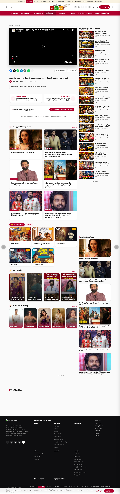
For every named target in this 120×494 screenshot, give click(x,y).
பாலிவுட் (56, 428)
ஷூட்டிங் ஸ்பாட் (78, 464)
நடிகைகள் (77, 456)
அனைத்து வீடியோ (39, 454)
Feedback (97, 430)
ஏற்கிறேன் (109, 491)
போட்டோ (76, 451)
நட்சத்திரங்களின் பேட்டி (60, 442)
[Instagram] (86, 7)
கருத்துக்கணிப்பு (59, 479)
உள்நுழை (106, 7)
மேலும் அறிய (99, 491)
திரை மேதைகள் (58, 439)
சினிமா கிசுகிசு (58, 434)
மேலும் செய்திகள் (22, 127)
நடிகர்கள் (76, 454)
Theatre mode (61, 70)
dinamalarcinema (16, 81)
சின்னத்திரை (57, 436)
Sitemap (97, 433)
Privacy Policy (99, 426)
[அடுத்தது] (116, 247)
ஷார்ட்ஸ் (17, 271)
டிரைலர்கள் (37, 456)
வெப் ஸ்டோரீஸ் (78, 469)
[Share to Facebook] (10, 70)
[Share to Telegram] (21, 70)
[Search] (97, 7)
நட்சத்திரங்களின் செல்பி (80, 467)
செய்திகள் (57, 423)
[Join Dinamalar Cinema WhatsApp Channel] (89, 7)
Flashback (56, 447)
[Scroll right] (75, 287)
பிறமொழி (56, 431)
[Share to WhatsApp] (17, 70)
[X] (79, 7)
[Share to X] (14, 70)
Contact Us (98, 423)
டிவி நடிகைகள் (78, 459)
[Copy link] (32, 70)
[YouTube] (82, 7)
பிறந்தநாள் (77, 475)
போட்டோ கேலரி (21, 306)
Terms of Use (98, 428)
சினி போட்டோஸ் (78, 461)
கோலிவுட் (56, 426)
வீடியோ (17, 25)
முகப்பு (11, 25)
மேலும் (73, 127)
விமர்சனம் (17, 224)
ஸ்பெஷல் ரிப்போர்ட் (59, 444)
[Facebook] (75, 7)
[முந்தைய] (3, 247)
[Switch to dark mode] (93, 7)
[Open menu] (112, 7)
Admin (97, 435)
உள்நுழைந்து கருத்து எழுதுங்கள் (63, 109)
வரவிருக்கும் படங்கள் (80, 472)
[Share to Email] (24, 70)
